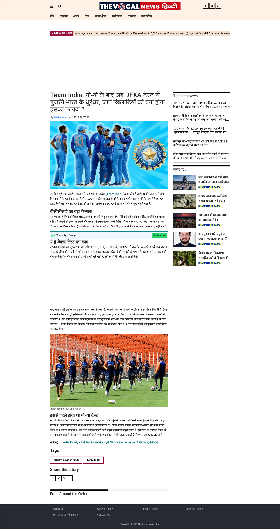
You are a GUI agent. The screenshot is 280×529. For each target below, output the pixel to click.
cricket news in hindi (66, 460)
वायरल (132, 16)
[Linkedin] (218, 6)
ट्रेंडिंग (64, 16)
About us (58, 508)
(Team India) (114, 194)
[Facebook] (206, 6)
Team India (93, 460)
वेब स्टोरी (146, 16)
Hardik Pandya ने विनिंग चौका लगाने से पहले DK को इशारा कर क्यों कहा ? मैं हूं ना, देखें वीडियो (109, 442)
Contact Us (103, 514)
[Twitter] (212, 6)
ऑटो (76, 16)
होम (52, 16)
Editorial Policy (194, 508)
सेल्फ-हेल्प (100, 16)
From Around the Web (67, 494)
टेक (87, 16)
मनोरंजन (117, 16)
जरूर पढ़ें (178, 169)
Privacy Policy (149, 508)
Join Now (159, 235)
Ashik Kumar (60, 117)
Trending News (185, 96)
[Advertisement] (140, 61)
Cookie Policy (105, 508)
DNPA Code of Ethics (65, 514)
